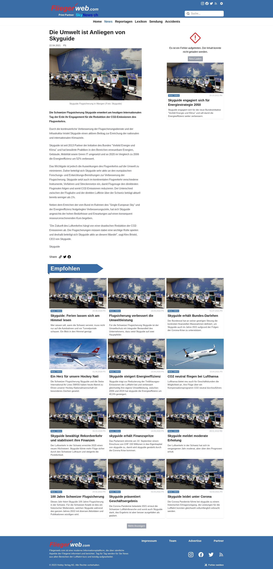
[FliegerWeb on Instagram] (202, 3)
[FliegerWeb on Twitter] (211, 3)
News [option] (108, 21)
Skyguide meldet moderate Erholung (186, 400)
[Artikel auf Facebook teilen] (69, 256)
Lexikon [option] (141, 21)
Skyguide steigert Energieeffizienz (127, 340)
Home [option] (97, 21)
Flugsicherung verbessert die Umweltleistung (133, 279)
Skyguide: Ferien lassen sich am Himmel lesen (75, 279)
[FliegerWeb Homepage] (74, 7)
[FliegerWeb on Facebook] (207, 3)
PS (64, 45)
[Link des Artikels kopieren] (60, 256)
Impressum (149, 540)
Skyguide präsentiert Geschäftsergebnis (130, 460)
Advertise (194, 540)
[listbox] (97, 21)
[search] (188, 13)
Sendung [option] (156, 21)
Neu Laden (195, 58)
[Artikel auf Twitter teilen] (64, 256)
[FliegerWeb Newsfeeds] (216, 3)
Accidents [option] (172, 21)
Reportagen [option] (123, 21)
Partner (219, 540)
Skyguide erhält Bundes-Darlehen (185, 279)
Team (172, 540)
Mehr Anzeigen (136, 526)
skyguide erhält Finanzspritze (124, 400)
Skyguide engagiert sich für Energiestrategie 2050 (195, 64)
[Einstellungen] (221, 3)
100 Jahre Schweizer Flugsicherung (69, 460)
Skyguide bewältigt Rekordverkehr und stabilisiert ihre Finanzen (77, 402)
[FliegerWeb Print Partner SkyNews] (86, 14)
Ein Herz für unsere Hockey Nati (67, 340)
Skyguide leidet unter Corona (182, 460)
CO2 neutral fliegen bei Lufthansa (185, 340)
